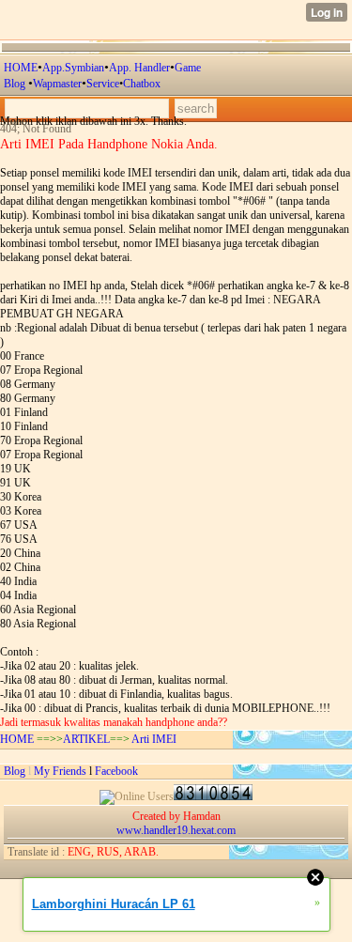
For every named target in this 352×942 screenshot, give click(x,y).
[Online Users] (136, 796)
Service (102, 83)
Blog (16, 83)
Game (188, 67)
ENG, (81, 851)
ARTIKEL (86, 739)
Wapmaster (57, 83)
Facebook (116, 771)
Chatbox (142, 83)
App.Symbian (73, 67)
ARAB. (140, 851)
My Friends (60, 771)
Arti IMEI (153, 739)
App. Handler (139, 67)
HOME (21, 67)
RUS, (108, 851)
